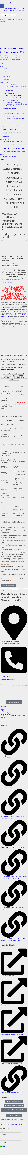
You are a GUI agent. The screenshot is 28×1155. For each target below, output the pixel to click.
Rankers (3, 716)
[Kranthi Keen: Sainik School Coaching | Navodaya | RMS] (14, 32)
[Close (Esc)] (2, 1148)
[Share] (7, 1148)
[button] (2, 6)
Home (2, 709)
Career (3, 720)
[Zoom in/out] (18, 1148)
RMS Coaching (5, 713)
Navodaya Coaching (6, 714)
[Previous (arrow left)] (2, 1152)
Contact (3, 717)
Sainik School (4, 711)
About (2, 710)
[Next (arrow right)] (7, 1152)
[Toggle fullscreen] (13, 1148)
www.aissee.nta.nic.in (7, 369)
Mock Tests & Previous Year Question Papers (13, 715)
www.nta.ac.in (16, 508)
